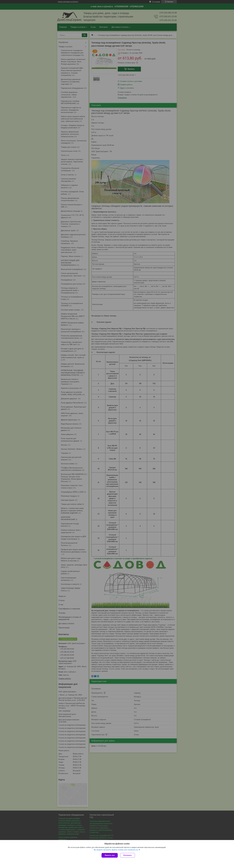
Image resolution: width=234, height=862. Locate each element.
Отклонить (127, 855)
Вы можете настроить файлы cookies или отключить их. (116, 850)
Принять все (110, 855)
